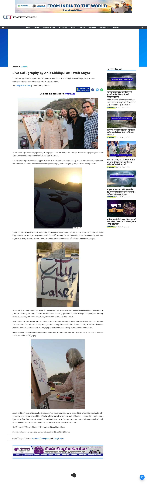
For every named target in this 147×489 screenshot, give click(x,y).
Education (63, 27)
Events (116, 27)
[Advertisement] (73, 45)
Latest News (114, 69)
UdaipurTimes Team (23, 86)
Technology (104, 27)
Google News (59, 439)
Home (15, 67)
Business (92, 27)
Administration (49, 27)
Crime (82, 27)
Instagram (45, 439)
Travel (36, 27)
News (28, 27)
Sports (73, 27)
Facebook (36, 439)
